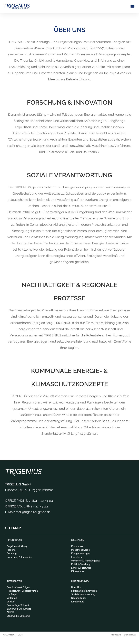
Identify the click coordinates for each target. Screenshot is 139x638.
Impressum (116, 635)
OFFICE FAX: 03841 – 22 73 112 (26, 506)
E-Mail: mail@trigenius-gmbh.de (28, 512)
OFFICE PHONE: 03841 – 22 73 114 (29, 500)
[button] (132, 6)
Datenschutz (130, 635)
